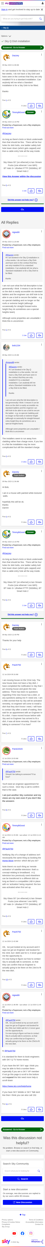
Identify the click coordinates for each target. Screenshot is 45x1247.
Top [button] (23, 1215)
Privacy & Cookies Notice (11, 1222)
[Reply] (39, 105)
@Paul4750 (10, 772)
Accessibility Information (34, 1222)
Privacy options (7, 1220)
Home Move (8, 861)
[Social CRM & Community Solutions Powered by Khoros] (37, 1241)
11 (7, 1104)
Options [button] (4, 36)
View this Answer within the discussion (21, 176)
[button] (41, 54)
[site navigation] (2, 3)
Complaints (6, 1224)
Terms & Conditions (36, 1220)
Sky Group (6, 1227)
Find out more (8, 128)
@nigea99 (10, 362)
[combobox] (20, 19)
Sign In (42, 4)
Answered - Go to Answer (22, 47)
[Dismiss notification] (42, 9)
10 (7, 979)
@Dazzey (6, 133)
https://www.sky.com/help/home (16, 1086)
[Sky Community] (14, 3)
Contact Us (39, 1224)
